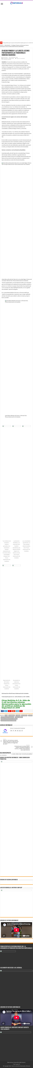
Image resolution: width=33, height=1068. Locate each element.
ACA (6, 715)
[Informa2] (16, 3)
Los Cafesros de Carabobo (7, 717)
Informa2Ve (5, 57)
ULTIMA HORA (11, 58)
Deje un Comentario (21, 58)
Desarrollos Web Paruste (19, 1062)
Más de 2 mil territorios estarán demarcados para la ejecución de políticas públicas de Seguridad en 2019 (10, 742)
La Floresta (24, 715)
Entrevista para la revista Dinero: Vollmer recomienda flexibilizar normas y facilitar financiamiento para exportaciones (22, 748)
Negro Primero (19, 717)
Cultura (18, 715)
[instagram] (19, 1064)
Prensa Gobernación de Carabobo (9, 718)
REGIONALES (7, 45)
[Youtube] (17, 1064)
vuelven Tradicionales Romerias (8, 720)
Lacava (30, 715)
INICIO (1, 45)
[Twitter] (14, 1064)
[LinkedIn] (16, 1064)
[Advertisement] (16, 22)
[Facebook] (13, 1064)
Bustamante (11, 715)
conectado (23, 754)
